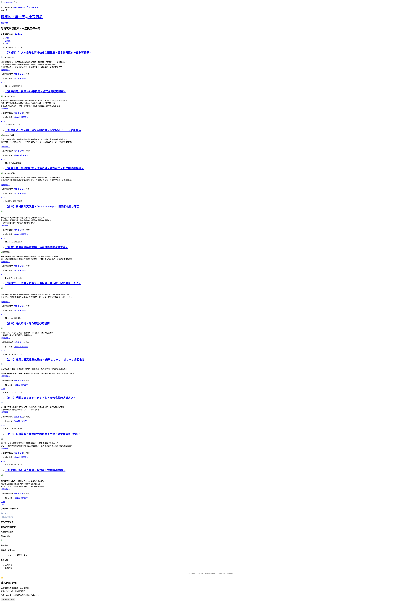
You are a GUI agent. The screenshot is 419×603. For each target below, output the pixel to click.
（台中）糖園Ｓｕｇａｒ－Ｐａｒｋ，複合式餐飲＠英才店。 (40, 397)
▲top (3, 82)
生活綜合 (18, 34)
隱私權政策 (221, 573)
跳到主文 (4, 23)
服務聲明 (230, 573)
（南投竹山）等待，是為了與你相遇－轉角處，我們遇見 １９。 (43, 283)
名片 (7, 43)
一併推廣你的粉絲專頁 (7, 517)
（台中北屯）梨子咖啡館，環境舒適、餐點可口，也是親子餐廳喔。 (44, 168)
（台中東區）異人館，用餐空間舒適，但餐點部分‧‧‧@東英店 (43, 130)
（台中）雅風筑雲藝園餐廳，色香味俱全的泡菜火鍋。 (36, 247)
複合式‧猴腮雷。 (21, 78)
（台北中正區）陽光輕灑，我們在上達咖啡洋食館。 (35, 470)
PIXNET (193, 573)
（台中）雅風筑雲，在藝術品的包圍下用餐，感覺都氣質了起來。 (43, 434)
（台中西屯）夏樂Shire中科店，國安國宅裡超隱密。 (35, 91)
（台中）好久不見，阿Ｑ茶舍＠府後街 (27, 323)
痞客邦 (16, 74)
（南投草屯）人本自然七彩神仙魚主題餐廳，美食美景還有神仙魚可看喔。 (48, 52)
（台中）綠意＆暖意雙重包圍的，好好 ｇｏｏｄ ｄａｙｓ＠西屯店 (44, 359)
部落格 (7, 41)
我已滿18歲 (5, 599)
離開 (12, 599)
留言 (21, 74)
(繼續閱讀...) (5, 70)
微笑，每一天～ (5, 513)
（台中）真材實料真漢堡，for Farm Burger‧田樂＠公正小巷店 (42, 206)
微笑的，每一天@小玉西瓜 (22, 17)
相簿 (7, 38)
